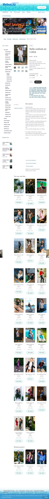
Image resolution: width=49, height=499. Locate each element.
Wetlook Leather (8, 90)
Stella (33, 97)
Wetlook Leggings (8, 64)
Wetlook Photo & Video (9, 490)
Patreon (31, 69)
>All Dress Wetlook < (29, 166)
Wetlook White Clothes (36, 91)
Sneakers (42, 95)
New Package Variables (33, 73)
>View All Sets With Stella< (30, 160)
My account (17, 12)
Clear (41, 75)
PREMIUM (5, 12)
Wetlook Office (8, 107)
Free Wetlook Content (8, 130)
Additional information (18, 108)
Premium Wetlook (7, 132)
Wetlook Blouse (8, 51)
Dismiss (46, 497)
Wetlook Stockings (8, 69)
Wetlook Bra (7, 112)
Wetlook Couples (7, 124)
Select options (18, 202)
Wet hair (35, 97)
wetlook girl (43, 97)
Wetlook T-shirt (8, 97)
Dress (32, 95)
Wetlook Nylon (8, 116)
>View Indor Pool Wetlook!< (31, 163)
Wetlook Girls (6, 126)
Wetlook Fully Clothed (37, 87)
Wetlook (39, 97)
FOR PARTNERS (7, 16)
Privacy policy (29, 490)
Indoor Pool (36, 95)
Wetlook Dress (39, 88)
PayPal (28, 12)
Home (5, 39)
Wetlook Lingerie (8, 99)
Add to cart (38, 82)
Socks (30, 97)
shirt (39, 95)
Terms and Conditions (39, 490)
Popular (5, 118)
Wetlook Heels (9, 78)
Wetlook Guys (6, 128)
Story (23, 12)
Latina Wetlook (7, 120)
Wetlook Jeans (7, 92)
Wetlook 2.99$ (6, 122)
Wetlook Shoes (15, 39)
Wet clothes (9, 39)
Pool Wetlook (33, 88)
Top (11, 12)
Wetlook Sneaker (22, 39)
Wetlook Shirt (33, 90)
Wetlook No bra (8, 114)
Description (16, 104)
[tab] (19, 104)
